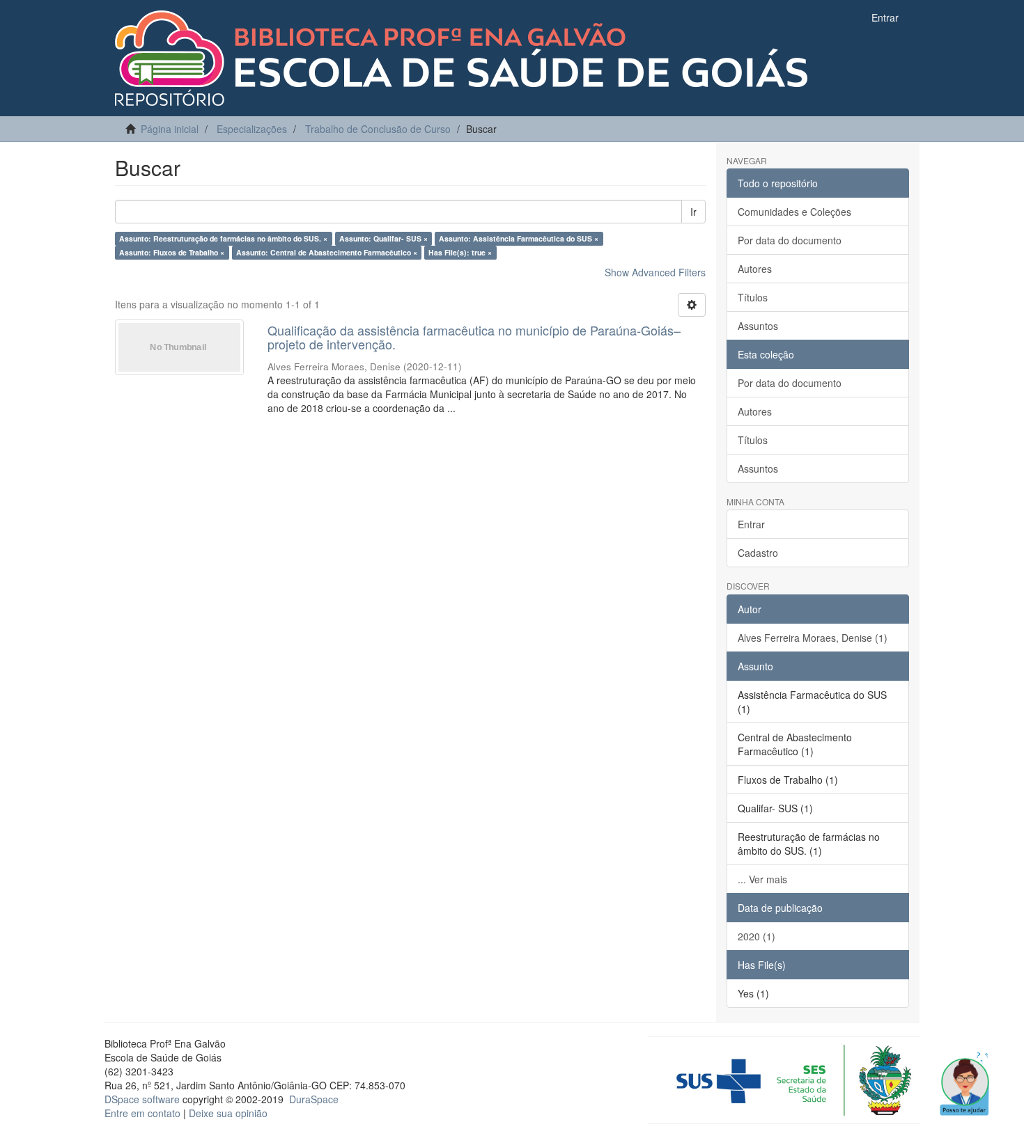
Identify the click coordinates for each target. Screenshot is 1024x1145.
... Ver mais (762, 879)
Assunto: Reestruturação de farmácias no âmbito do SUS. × (223, 238)
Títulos (753, 297)
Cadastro (758, 553)
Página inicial (170, 129)
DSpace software (142, 1099)
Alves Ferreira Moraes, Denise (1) (812, 638)
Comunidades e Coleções (794, 212)
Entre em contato (142, 1113)
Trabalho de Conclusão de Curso (378, 129)
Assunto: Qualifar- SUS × (383, 238)
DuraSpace (314, 1099)
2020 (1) (756, 936)
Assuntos (758, 326)
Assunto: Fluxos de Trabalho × (171, 252)
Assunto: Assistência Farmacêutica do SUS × (518, 238)
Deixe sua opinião (228, 1113)
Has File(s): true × (460, 252)
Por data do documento (789, 240)
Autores (755, 269)
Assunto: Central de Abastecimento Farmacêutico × (326, 252)
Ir (693, 212)
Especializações (252, 129)
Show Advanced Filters (655, 272)
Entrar (751, 524)
